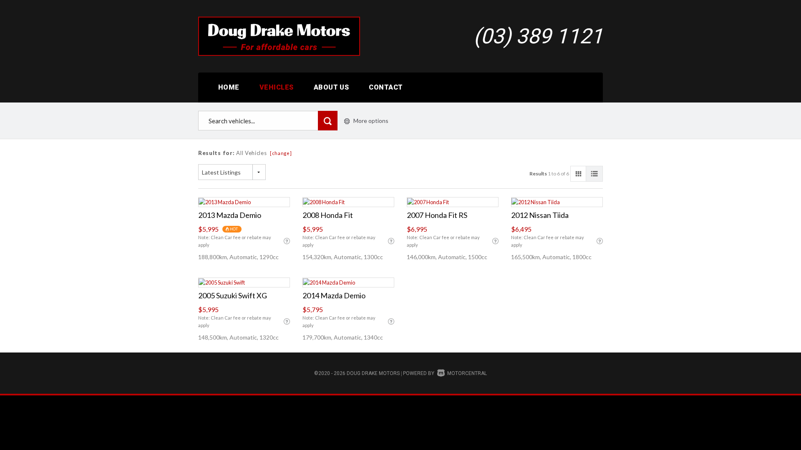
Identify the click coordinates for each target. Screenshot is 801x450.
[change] (281, 153)
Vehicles (276, 87)
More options (370, 120)
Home (228, 87)
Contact (386, 87)
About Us (331, 87)
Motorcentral (467, 373)
